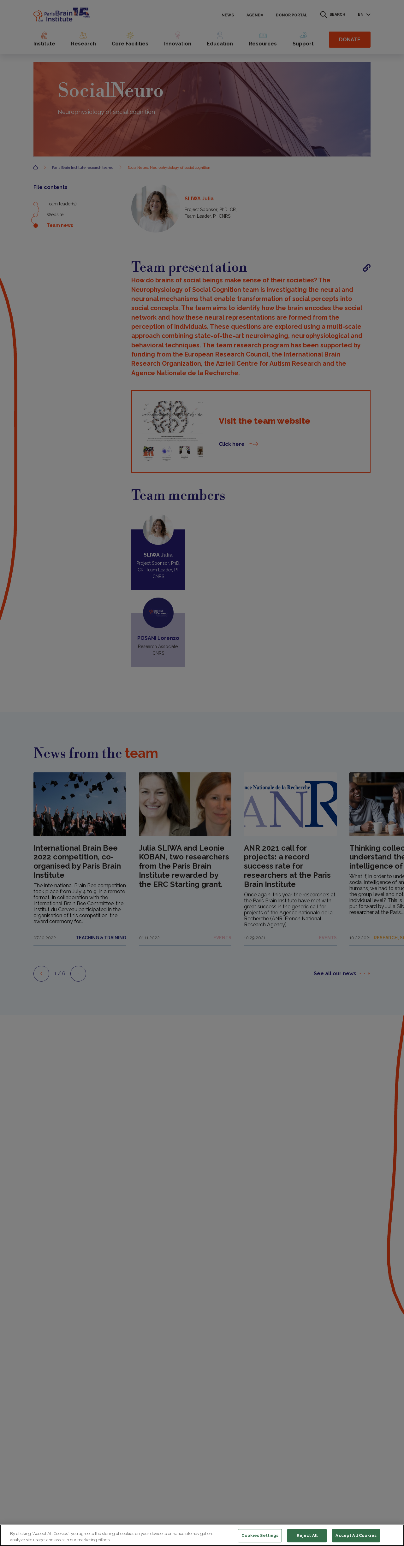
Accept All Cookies (356, 1535)
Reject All (307, 1535)
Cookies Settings (259, 1535)
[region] (202, 1535)
